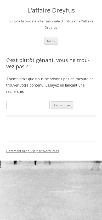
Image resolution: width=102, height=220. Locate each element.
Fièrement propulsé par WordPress (32, 151)
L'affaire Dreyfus (51, 10)
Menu (51, 40)
